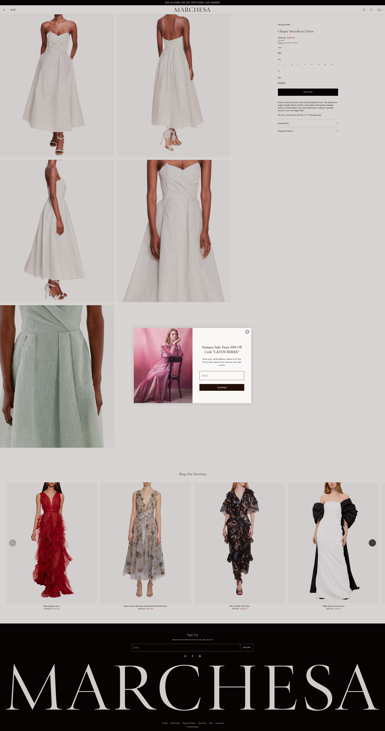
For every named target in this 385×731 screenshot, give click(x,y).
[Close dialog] (247, 331)
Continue (221, 387)
